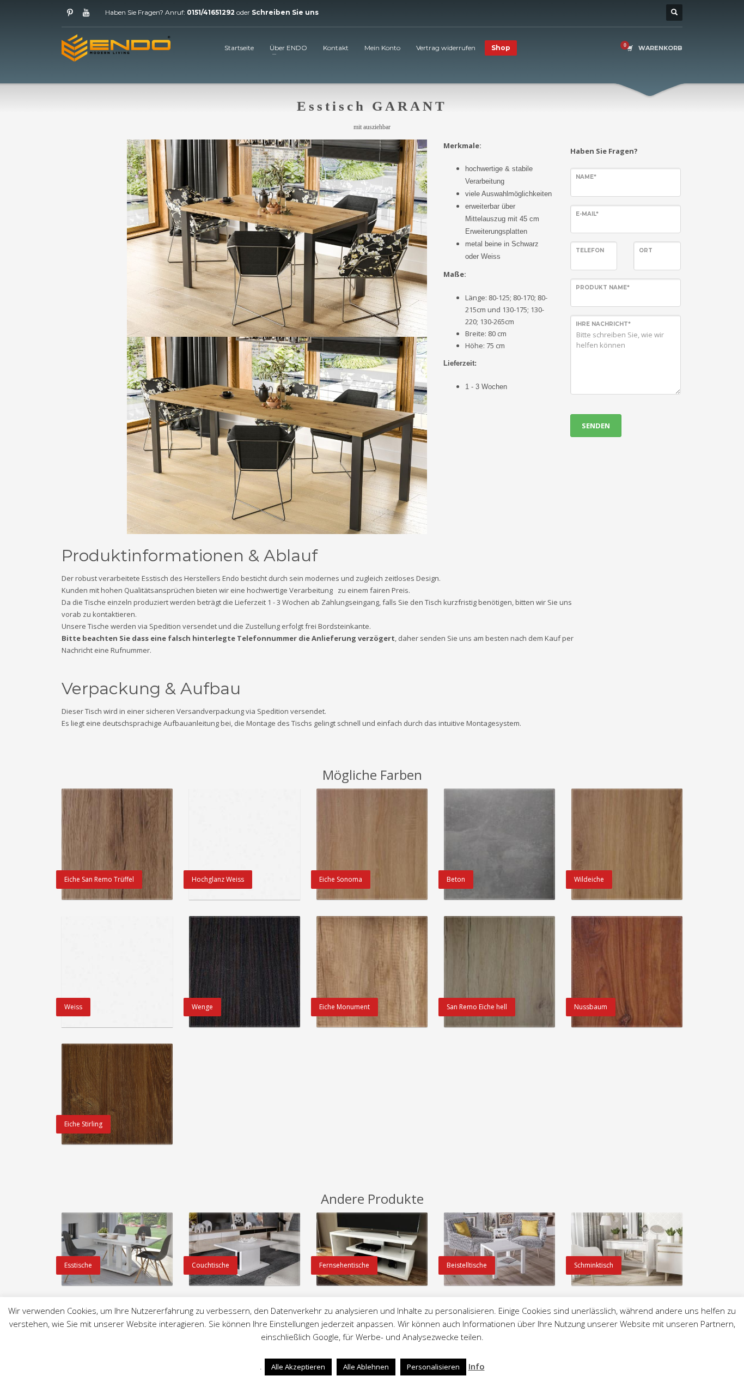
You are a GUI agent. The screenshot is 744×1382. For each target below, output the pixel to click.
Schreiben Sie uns (285, 12)
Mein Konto (382, 48)
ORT (645, 250)
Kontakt (336, 48)
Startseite (239, 48)
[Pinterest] (70, 12)
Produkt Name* (603, 287)
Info (476, 1366)
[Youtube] (86, 12)
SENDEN (596, 426)
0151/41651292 (211, 12)
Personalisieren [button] (433, 1367)
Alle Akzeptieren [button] (298, 1367)
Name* (586, 176)
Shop (500, 48)
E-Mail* (587, 213)
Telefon (590, 250)
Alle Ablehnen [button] (366, 1367)
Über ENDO (288, 48)
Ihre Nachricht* (603, 324)
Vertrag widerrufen (445, 48)
